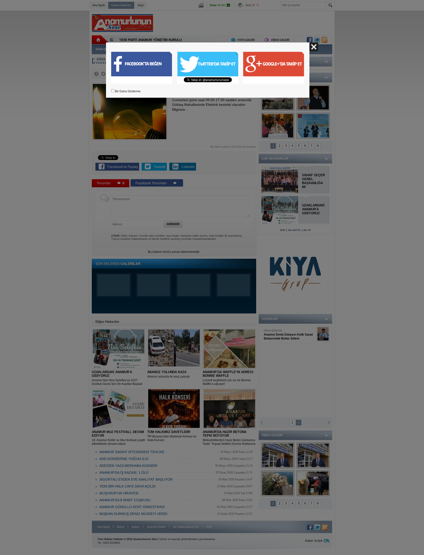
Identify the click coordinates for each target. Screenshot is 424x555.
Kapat (313, 46)
